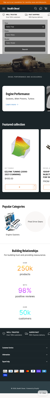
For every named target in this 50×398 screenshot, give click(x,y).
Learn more (11, 104)
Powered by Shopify (32, 388)
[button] (3, 8)
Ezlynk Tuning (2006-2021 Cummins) (16, 173)
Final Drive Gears (35, 221)
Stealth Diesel (21, 388)
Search (25, 49)
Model (7, 39)
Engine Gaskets (13, 234)
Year (6, 23)
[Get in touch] (40, 8)
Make (7, 31)
